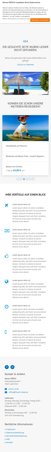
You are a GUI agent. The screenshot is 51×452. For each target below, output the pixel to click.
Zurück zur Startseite (25, 64)
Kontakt (9, 442)
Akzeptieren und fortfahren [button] (40, 20)
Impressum (10, 429)
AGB (8, 439)
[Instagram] (12, 367)
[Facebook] (7, 367)
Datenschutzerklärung (15, 432)
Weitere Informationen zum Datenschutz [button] (16, 19)
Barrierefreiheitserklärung (16, 436)
